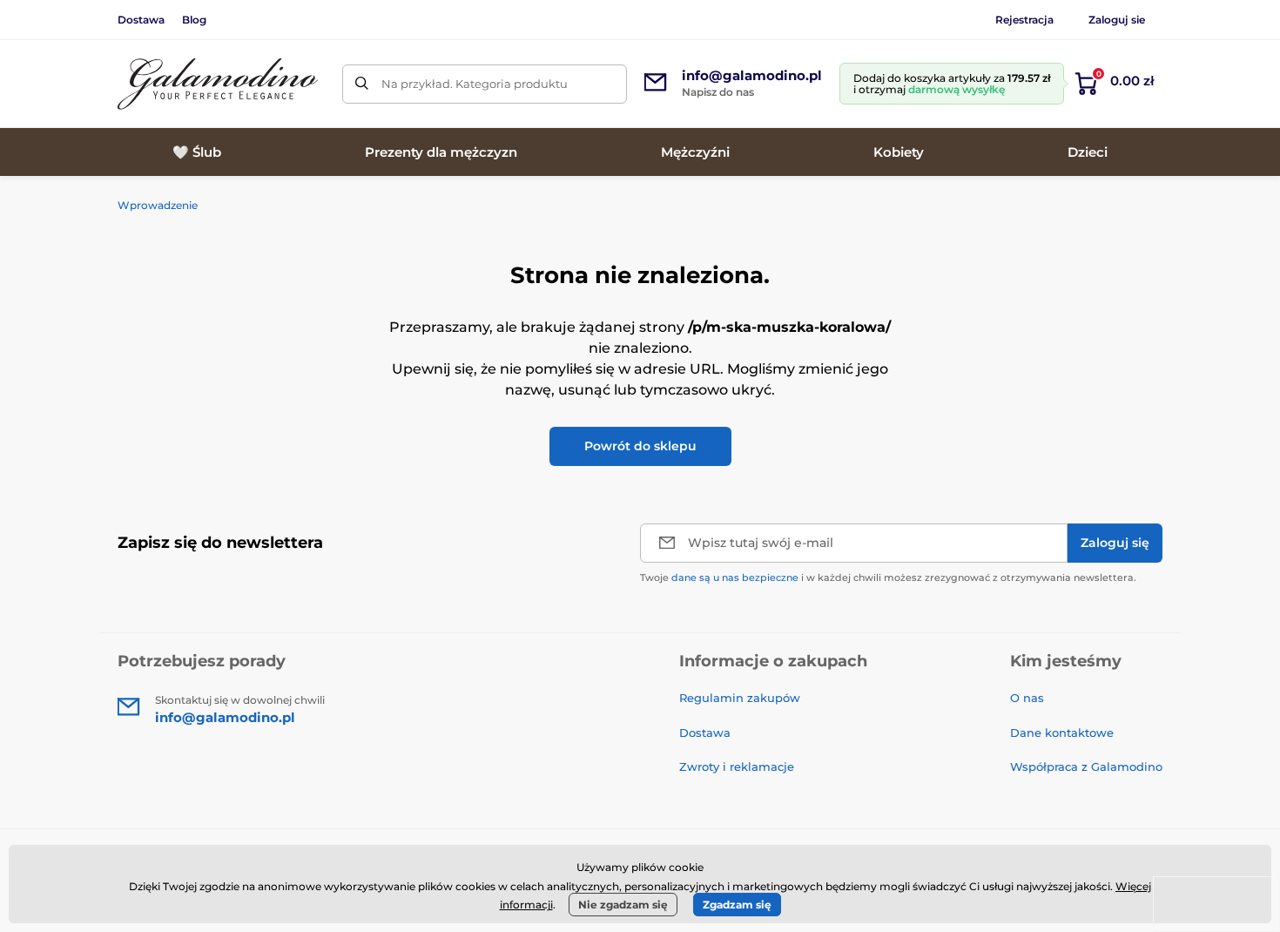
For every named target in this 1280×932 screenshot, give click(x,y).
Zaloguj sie (1116, 19)
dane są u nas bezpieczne (734, 577)
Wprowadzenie (158, 205)
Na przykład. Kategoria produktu (474, 84)
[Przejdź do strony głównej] (218, 84)
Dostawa (141, 19)
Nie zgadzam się (623, 904)
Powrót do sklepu (640, 446)
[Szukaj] (361, 84)
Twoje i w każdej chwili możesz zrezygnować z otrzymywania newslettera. (888, 577)
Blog (194, 19)
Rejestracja (1024, 19)
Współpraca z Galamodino (1086, 766)
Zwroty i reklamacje (736, 766)
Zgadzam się (737, 904)
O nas (1027, 698)
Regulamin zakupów (739, 698)
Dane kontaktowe (1062, 733)
